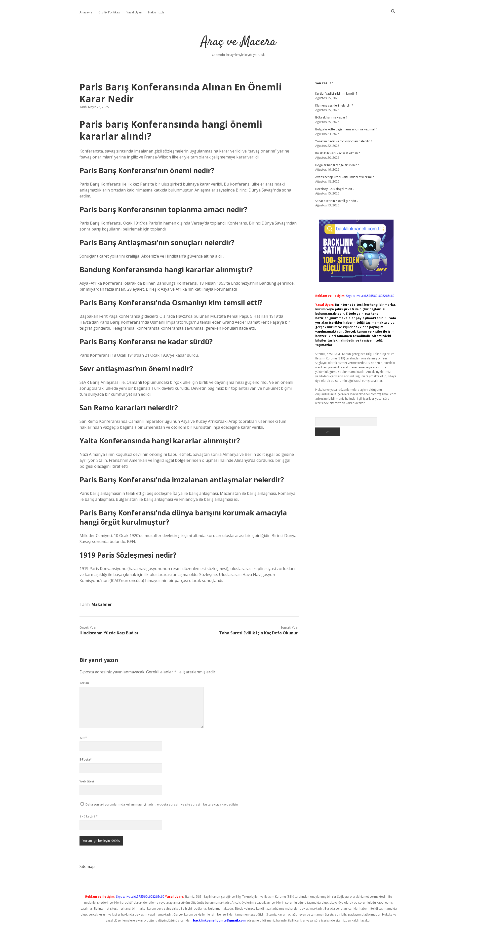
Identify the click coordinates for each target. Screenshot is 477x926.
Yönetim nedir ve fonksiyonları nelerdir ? (343, 141)
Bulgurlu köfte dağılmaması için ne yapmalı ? (346, 129)
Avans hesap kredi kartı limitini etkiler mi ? (344, 177)
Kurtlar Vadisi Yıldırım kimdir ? (336, 93)
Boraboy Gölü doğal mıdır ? (334, 189)
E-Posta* (86, 759)
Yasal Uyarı (134, 12)
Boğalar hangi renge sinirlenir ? (337, 165)
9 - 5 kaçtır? (89, 816)
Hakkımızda (156, 12)
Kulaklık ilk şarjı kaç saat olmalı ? (337, 153)
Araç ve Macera (238, 42)
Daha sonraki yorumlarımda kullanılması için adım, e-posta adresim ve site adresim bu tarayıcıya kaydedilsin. (161, 804)
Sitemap (87, 866)
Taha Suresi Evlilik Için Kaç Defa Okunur (258, 633)
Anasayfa (86, 12)
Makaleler (101, 604)
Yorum (84, 683)
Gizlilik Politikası (109, 12)
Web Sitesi (87, 781)
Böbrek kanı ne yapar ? (331, 117)
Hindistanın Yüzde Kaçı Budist (109, 633)
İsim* (83, 737)
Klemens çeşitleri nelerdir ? (334, 105)
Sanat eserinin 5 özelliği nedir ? (336, 201)
